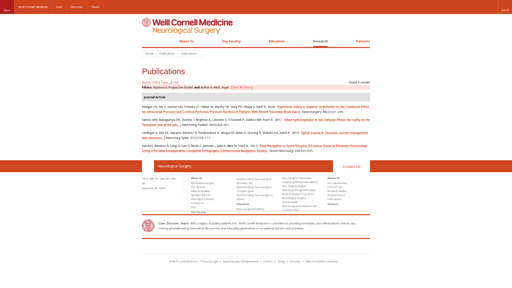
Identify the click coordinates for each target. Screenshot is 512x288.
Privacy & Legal (209, 261)
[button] (505, 7)
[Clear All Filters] (242, 87)
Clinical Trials (335, 187)
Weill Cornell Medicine (33, 7)
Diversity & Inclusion (202, 199)
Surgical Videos (336, 195)
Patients (363, 41)
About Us (186, 41)
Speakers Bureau (200, 195)
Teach (95, 7)
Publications (334, 199)
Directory (295, 261)
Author (146, 82)
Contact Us (351, 167)
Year (175, 82)
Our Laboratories (337, 183)
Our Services (198, 187)
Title (155, 82)
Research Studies (337, 191)
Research (320, 41)
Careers (267, 261)
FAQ (193, 207)
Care (59, 7)
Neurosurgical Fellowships (297, 178)
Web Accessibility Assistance (322, 261)
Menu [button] (7, 10)
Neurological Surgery (175, 166)
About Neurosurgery (202, 183)
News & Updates (200, 191)
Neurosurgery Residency (250, 209)
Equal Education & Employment (240, 261)
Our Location (148, 166)
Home (146, 41)
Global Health (290, 202)
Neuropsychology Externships (299, 190)
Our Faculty (231, 41)
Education (277, 41)
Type (164, 82)
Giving (281, 261)
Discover (77, 7)
